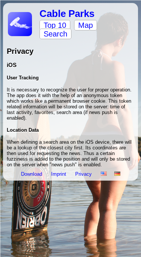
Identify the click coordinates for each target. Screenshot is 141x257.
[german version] (117, 174)
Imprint (59, 174)
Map (85, 25)
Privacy (84, 174)
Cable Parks (66, 13)
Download (32, 174)
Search (55, 34)
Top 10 (55, 25)
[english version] (104, 174)
